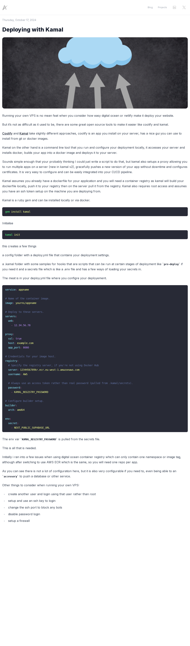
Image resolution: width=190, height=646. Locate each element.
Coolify (7, 133)
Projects (162, 7)
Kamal (23, 133)
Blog (150, 7)
